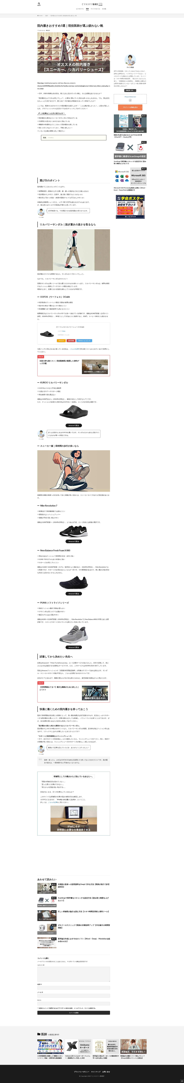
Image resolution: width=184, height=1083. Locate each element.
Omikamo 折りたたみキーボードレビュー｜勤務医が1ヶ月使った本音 (77, 1057)
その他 (104, 9)
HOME (41, 15)
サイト (39, 1000)
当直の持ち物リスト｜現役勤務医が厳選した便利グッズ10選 (59, 362)
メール (40, 992)
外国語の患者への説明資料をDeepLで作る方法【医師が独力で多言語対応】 (84, 885)
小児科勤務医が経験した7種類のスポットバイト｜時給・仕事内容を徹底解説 (50, 1057)
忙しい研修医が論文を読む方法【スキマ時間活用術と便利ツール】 (84, 911)
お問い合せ (106, 1072)
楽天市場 (71, 340)
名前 (39, 984)
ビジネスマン (80, 9)
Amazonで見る (74, 425)
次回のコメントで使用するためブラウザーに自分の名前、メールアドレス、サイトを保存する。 (68, 1008)
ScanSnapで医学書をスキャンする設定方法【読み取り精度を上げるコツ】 (83, 899)
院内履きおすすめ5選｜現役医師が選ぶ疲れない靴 (64, 15)
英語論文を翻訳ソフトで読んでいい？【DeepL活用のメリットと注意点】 (132, 1057)
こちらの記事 (74, 349)
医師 (87, 9)
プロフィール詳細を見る (130, 107)
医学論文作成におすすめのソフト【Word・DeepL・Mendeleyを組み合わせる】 (84, 940)
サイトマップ (95, 1072)
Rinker (63, 331)
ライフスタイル (95, 9)
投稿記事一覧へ (130, 90)
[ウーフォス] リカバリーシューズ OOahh (70, 327)
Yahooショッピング (84, 340)
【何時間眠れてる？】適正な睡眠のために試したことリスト (59, 688)
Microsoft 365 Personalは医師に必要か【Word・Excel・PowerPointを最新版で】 (130, 189)
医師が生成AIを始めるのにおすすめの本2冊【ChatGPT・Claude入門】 (128, 136)
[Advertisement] (73, 158)
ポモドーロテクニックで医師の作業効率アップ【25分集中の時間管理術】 (84, 926)
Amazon (61, 340)
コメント (40, 965)
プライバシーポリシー (81, 1072)
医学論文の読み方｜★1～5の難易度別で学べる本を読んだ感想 (106, 1057)
